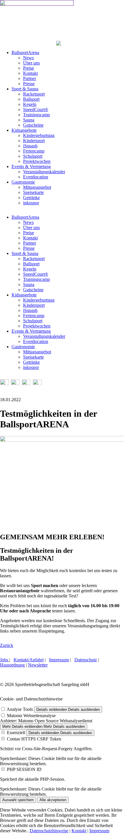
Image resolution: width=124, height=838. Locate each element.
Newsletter (38, 664)
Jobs (4, 659)
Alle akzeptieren (53, 800)
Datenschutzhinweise (49, 830)
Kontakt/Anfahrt (29, 659)
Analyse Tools (20, 709)
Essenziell (16, 732)
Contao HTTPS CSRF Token (34, 738)
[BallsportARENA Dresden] (37, 4)
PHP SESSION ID (24, 769)
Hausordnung (12, 664)
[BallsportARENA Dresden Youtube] (26, 383)
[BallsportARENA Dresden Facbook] (4, 383)
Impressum (59, 659)
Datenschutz (85, 659)
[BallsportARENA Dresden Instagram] (15, 383)
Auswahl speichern (18, 800)
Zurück (6, 645)
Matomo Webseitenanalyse (31, 715)
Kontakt (79, 830)
